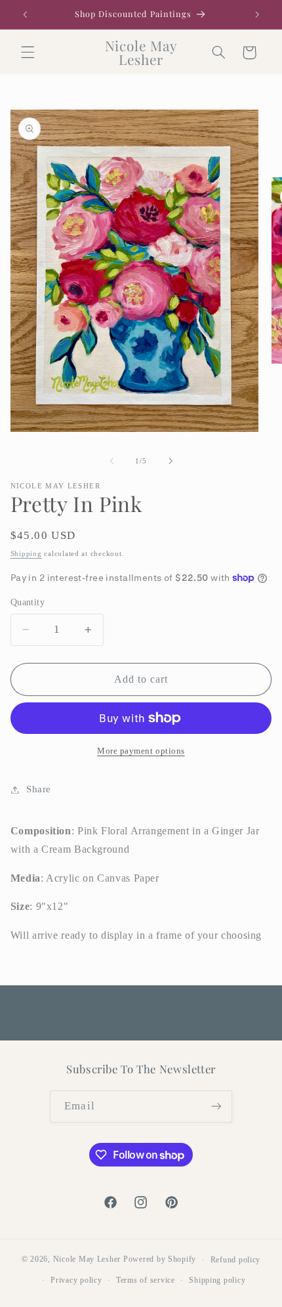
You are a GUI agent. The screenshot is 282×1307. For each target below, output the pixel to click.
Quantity (27, 602)
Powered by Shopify (159, 1260)
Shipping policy (217, 1280)
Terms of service (145, 1280)
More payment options (141, 751)
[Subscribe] (216, 1106)
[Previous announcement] (24, 14)
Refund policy (236, 1260)
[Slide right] (170, 460)
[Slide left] (111, 460)
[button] (27, 52)
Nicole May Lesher (87, 1260)
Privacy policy (76, 1280)
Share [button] (38, 789)
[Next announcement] (257, 14)
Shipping (26, 553)
